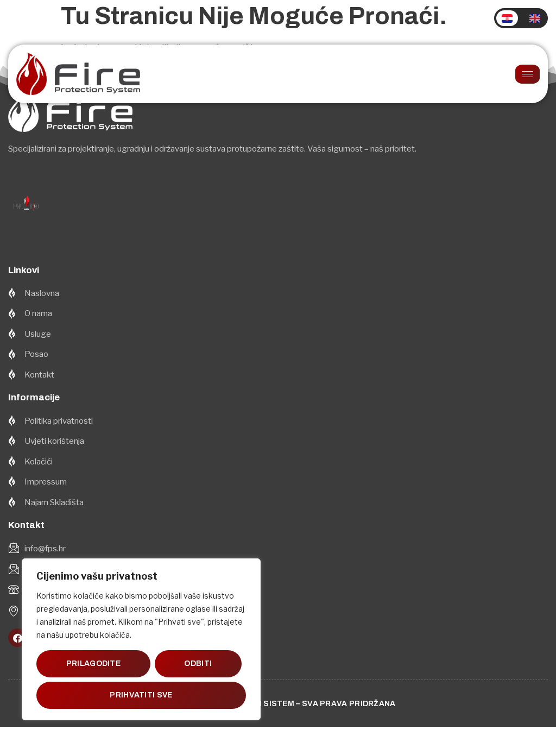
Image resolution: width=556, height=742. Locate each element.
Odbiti (198, 663)
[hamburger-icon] (527, 74)
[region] (141, 639)
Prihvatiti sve (141, 695)
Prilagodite (93, 663)
